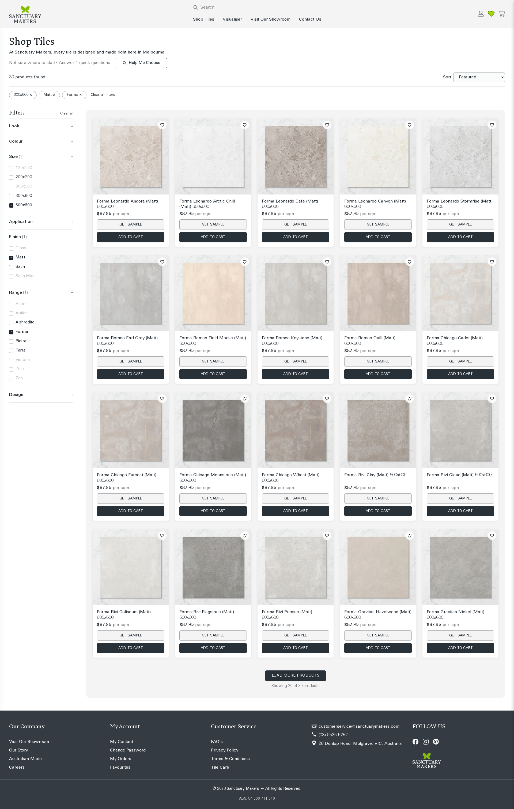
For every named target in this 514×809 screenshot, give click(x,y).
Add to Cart (130, 237)
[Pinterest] (436, 742)
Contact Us (310, 19)
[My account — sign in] (481, 14)
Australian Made (25, 759)
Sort (447, 77)
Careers (17, 767)
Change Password (128, 750)
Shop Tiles (203, 19)
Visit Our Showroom (270, 19)
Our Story (18, 750)
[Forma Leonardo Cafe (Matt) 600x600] (296, 156)
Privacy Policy (224, 750)
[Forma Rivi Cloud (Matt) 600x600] (460, 430)
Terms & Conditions (230, 759)
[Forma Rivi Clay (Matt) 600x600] (378, 430)
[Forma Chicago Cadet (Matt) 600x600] (460, 293)
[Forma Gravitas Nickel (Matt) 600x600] (460, 567)
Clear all (66, 113)
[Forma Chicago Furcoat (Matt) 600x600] (131, 430)
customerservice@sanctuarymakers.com (359, 726)
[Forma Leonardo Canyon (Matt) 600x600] (378, 156)
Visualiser (232, 19)
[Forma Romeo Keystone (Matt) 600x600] (296, 293)
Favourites (120, 767)
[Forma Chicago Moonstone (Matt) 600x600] (213, 430)
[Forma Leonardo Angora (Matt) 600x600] (131, 156)
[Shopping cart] (502, 14)
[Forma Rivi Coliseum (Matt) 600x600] (131, 567)
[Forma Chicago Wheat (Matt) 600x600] (296, 430)
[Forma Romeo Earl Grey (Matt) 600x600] (131, 293)
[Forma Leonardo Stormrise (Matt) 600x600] (460, 156)
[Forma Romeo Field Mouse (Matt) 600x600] (213, 293)
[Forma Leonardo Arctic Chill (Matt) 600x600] (213, 156)
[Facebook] (415, 742)
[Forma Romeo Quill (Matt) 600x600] (378, 293)
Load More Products (295, 676)
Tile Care (220, 767)
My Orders (120, 759)
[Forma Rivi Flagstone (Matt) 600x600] (213, 567)
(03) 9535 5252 (333, 735)
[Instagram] (426, 742)
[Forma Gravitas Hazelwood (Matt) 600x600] (378, 567)
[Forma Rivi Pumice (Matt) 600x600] (296, 567)
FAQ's (217, 742)
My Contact (121, 742)
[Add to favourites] (162, 125)
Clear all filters (103, 95)
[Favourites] (491, 14)
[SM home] (98, 14)
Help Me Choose (144, 63)
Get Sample (130, 224)
